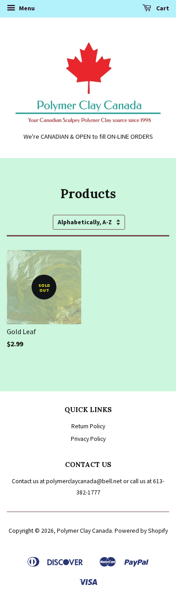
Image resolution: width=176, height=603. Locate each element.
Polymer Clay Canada (84, 531)
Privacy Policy (88, 439)
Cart (162, 8)
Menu (26, 8)
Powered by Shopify (141, 531)
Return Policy (88, 426)
